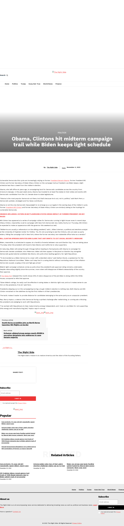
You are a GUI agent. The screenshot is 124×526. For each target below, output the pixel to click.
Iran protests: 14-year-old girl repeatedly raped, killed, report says (14, 465)
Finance (121, 489)
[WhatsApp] (25, 377)
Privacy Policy (22, 403)
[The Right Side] (7, 353)
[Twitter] (11, 377)
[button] (4, 75)
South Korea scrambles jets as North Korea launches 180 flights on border (21, 324)
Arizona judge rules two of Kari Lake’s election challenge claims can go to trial (49, 465)
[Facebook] (4, 377)
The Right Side (52, 167)
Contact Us (17, 512)
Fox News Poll (6, 276)
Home (74, 489)
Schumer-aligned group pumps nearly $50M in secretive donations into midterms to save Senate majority (24, 335)
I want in (18, 398)
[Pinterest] (18, 377)
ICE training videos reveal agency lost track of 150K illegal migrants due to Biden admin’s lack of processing (19, 441)
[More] (32, 377)
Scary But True (99, 489)
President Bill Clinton (14, 207)
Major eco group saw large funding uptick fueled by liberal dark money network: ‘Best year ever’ (80, 466)
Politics (62, 132)
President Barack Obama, (60, 180)
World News (111, 489)
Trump (89, 489)
